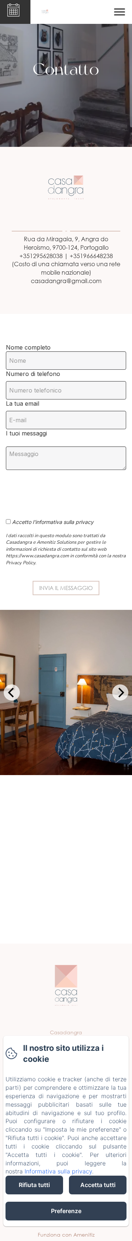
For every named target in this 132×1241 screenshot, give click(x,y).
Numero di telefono (33, 373)
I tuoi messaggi (26, 433)
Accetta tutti (97, 1184)
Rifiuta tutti (34, 1184)
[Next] (120, 692)
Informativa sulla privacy (58, 1171)
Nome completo (28, 347)
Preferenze (66, 1211)
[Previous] (12, 692)
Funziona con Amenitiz (66, 1234)
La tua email (22, 403)
